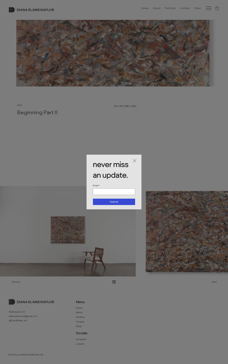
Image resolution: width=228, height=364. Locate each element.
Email (96, 185)
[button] (134, 161)
